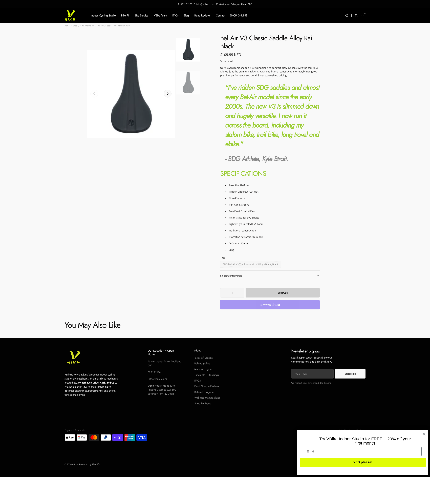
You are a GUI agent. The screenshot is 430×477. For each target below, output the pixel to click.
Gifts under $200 (87, 25)
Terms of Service (203, 358)
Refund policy (202, 363)
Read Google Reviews (206, 386)
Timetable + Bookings (206, 375)
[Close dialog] (424, 434)
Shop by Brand (202, 403)
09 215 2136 (186, 4)
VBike (75, 464)
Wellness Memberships (207, 398)
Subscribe (350, 373)
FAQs (197, 381)
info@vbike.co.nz (205, 4)
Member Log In (202, 369)
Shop (75, 25)
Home (67, 25)
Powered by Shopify (89, 464)
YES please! (362, 462)
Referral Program (203, 392)
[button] (347, 15)
